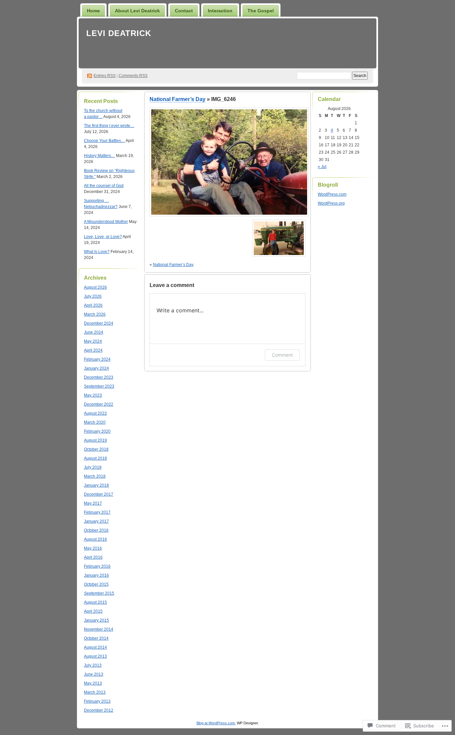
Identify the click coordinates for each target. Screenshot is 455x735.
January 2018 (96, 485)
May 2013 (93, 683)
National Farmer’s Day (178, 99)
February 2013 (97, 701)
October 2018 (96, 449)
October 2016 (96, 530)
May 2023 (93, 395)
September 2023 (99, 386)
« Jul (322, 166)
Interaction (220, 10)
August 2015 (95, 602)
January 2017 (96, 521)
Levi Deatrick (118, 33)
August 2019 (95, 440)
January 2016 (96, 575)
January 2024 (96, 368)
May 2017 (93, 503)
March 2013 (95, 692)
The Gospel (260, 10)
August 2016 (95, 539)
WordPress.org (331, 203)
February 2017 (97, 512)
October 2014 (96, 638)
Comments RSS (133, 75)
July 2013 (93, 665)
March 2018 (95, 476)
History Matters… (99, 155)
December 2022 (98, 404)
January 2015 (96, 620)
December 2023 (98, 377)
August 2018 (95, 458)
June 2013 (93, 674)
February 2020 (97, 431)
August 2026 (95, 287)
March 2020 (95, 422)
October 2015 (96, 584)
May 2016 (93, 548)
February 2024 (97, 359)
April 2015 (93, 611)
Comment (282, 355)
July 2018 (93, 467)
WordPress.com (332, 194)
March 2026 (95, 314)
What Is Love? (97, 251)
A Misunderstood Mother (106, 221)
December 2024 (98, 323)
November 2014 (98, 629)
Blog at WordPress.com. (216, 723)
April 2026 (93, 305)
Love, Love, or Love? (103, 236)
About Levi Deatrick (137, 10)
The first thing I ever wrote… (109, 125)
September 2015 (99, 593)
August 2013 (95, 656)
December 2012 (98, 710)
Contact (184, 10)
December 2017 (98, 494)
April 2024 (93, 350)
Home (93, 10)
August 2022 (95, 413)
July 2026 (93, 296)
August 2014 (95, 647)
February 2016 (97, 566)
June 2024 (93, 332)
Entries (105, 75)
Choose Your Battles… (104, 140)
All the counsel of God (104, 185)
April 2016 (93, 557)
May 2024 (93, 341)
